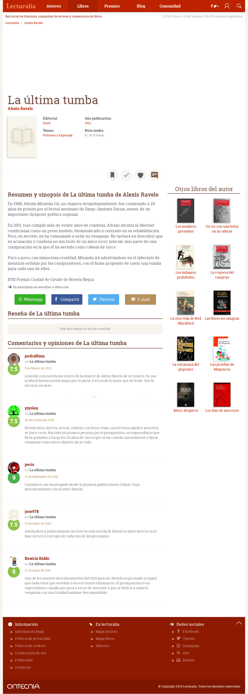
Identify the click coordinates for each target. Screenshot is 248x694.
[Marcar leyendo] (112, 175)
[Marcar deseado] (140, 175)
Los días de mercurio (222, 410)
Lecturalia (12, 23)
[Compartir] (215, 6)
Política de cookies (30, 645)
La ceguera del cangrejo (222, 274)
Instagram (190, 645)
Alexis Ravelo (33, 23)
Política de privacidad (32, 638)
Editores (102, 645)
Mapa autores (107, 631)
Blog (141, 5)
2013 (88, 123)
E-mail (144, 299)
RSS (185, 653)
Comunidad (170, 5)
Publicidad (23, 660)
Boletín (188, 660)
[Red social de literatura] (21, 6)
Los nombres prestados (186, 228)
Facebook (190, 631)
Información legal (29, 631)
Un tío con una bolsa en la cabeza (222, 228)
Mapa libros (105, 638)
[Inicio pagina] (239, 623)
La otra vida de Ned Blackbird (185, 320)
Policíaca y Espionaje (57, 135)
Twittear (107, 299)
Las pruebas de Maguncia (222, 366)
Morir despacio (186, 410)
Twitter (188, 638)
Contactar (23, 667)
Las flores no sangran (222, 318)
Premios (112, 5)
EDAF (47, 123)
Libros (83, 5)
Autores (53, 5)
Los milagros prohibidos (186, 274)
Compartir (70, 299)
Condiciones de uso (30, 653)
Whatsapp (33, 299)
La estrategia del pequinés (185, 366)
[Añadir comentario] (154, 175)
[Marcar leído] (126, 175)
